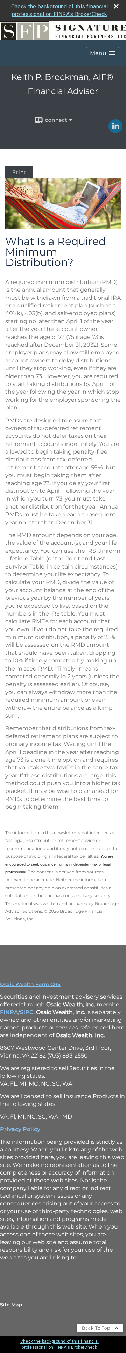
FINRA (9, 1012)
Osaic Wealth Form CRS (30, 984)
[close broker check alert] (116, 6)
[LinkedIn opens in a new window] (115, 131)
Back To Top (97, 1328)
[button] (102, 53)
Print (19, 172)
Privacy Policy (20, 1129)
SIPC (27, 1012)
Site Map (11, 1304)
